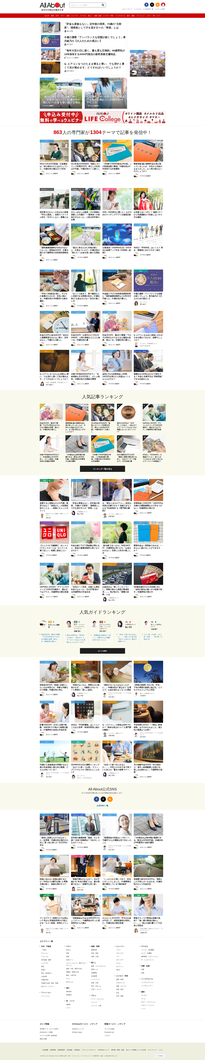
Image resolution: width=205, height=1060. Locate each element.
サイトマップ (127, 9)
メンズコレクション (147, 982)
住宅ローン (69, 960)
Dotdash (160, 1056)
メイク (118, 950)
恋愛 (142, 969)
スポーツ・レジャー (147, 1005)
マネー (63, 16)
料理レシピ (94, 969)
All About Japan (77, 1032)
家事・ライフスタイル (98, 966)
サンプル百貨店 (109, 1029)
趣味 (133, 16)
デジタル (83, 16)
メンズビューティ (147, 986)
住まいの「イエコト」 (48, 986)
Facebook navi (109, 1032)
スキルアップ (120, 983)
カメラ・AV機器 (146, 953)
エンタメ (144, 995)
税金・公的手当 (71, 975)
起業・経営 (119, 989)
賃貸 (42, 966)
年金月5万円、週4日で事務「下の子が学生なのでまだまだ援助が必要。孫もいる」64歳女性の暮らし (50, 638)
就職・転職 (119, 979)
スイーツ (94, 1002)
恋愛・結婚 (97, 16)
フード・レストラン (97, 999)
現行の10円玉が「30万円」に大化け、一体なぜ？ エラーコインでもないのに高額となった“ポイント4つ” (76, 638)
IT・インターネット (147, 960)
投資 (67, 953)
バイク (68, 1008)
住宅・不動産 (46, 946)
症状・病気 (94, 953)
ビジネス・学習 (108, 16)
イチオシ (107, 1035)
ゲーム (143, 998)
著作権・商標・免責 (117, 1050)
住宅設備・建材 (46, 960)
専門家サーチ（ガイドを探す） (50, 1029)
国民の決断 (43, 1039)
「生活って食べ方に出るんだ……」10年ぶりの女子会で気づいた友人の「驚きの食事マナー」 (127, 638)
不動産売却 (44, 980)
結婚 (142, 973)
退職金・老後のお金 (72, 972)
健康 (68, 16)
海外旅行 (69, 991)
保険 (67, 956)
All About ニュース (78, 1029)
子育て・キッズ (96, 989)
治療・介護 (94, 956)
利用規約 (77, 1050)
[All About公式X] (152, 5)
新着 (52, 16)
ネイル (118, 963)
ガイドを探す (161, 9)
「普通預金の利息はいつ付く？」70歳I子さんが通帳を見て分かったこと (101, 637)
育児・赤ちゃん (96, 986)
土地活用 (44, 976)
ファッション (140, 16)
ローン (68, 978)
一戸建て (44, 950)
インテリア (44, 963)
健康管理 (94, 950)
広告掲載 (69, 1050)
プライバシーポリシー (89, 1050)
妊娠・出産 (94, 983)
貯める (68, 950)
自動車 (68, 1004)
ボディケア (119, 960)
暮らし (90, 16)
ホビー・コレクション (148, 1002)
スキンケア (119, 953)
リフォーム (44, 956)
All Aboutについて (103, 1050)
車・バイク (156, 16)
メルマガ (138, 9)
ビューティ (75, 16)
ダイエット (119, 966)
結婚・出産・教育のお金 (74, 968)
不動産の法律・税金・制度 (49, 983)
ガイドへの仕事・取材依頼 (48, 1035)
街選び (43, 970)
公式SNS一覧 (149, 9)
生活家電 (94, 976)
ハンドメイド (95, 979)
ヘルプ (160, 1050)
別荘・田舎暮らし (47, 973)
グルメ (149, 16)
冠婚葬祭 (94, 973)
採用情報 (53, 1050)
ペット (143, 1008)
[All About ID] (163, 5)
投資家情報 (61, 1050)
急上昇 (47, 16)
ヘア (117, 956)
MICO (118, 970)
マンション (44, 953)
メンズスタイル (120, 16)
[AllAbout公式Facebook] (146, 5)
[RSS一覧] (158, 5)
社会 (117, 993)
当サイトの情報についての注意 (136, 1050)
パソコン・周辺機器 (147, 950)
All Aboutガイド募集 (46, 1032)
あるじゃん (69, 982)
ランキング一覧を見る (102, 469)
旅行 (128, 16)
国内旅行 (69, 995)
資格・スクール (121, 986)
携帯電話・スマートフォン (149, 956)
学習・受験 (119, 996)
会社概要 (45, 1050)
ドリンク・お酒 (96, 1005)
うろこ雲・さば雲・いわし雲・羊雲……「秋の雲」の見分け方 (153, 637)
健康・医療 (95, 946)
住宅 (57, 16)
